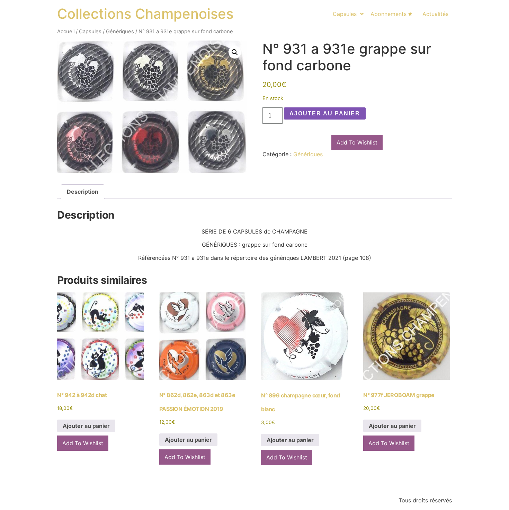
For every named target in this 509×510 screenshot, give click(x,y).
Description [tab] (82, 191)
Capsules (90, 31)
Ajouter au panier (324, 113)
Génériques (120, 31)
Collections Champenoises (145, 13)
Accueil (65, 31)
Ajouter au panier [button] (86, 425)
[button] (235, 52)
